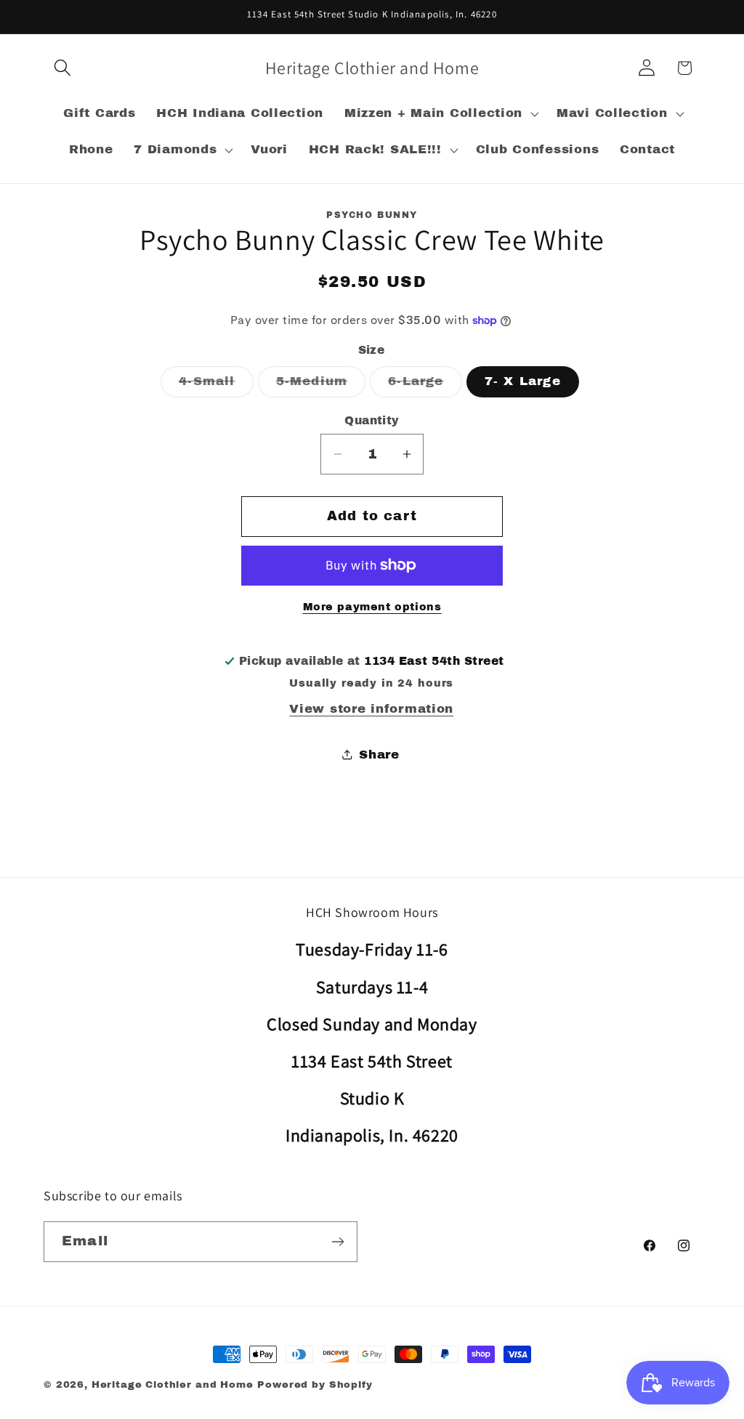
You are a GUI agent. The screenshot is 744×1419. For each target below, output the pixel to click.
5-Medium (321, 385)
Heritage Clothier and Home (173, 1384)
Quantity (372, 420)
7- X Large (523, 381)
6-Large (424, 385)
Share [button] (379, 754)
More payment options (372, 607)
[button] (63, 68)
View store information (371, 709)
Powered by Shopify (314, 1384)
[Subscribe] (337, 1241)
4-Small (216, 385)
